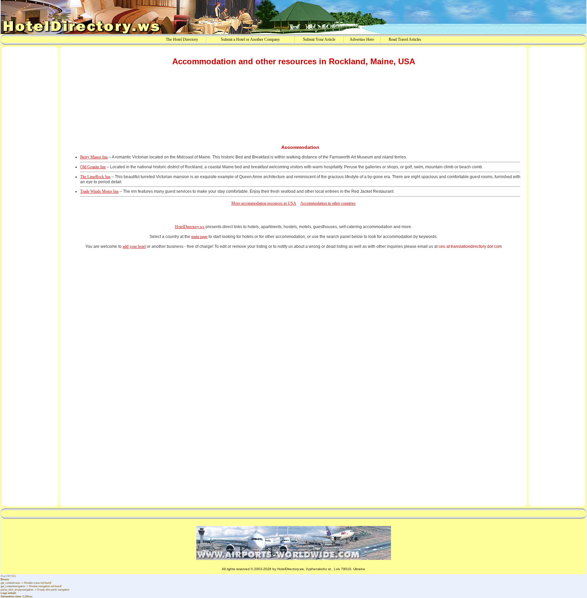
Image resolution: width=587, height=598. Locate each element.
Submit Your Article (319, 39)
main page (199, 236)
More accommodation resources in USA (263, 203)
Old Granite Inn (93, 167)
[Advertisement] (30, 154)
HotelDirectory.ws (189, 226)
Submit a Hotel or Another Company (250, 39)
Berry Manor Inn (94, 157)
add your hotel (134, 246)
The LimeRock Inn (95, 176)
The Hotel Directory (182, 39)
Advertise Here (362, 39)
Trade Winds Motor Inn (99, 191)
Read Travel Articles (405, 39)
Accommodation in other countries (328, 203)
